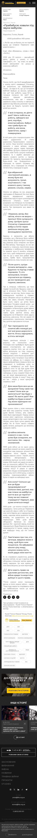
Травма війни (10, 776)
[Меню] (33, 2)
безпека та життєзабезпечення (12, 650)
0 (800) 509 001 (18, 811)
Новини (7, 773)
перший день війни (10, 646)
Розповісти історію (18, 691)
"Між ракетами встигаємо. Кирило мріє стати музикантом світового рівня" (14, 729)
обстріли (25, 634)
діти (8, 626)
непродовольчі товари (11, 662)
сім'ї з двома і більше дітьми (12, 642)
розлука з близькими (25, 638)
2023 (8, 630)
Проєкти (7, 780)
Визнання (8, 765)
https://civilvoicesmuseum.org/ (22, 616)
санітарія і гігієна (9, 654)
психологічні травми (11, 634)
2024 (18, 630)
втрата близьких (9, 638)
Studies (6, 784)
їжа (26, 662)
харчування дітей (9, 658)
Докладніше (27, 835)
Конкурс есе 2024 (9, 665)
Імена (5, 769)
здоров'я (22, 654)
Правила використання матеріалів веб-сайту (19, 821)
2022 (18, 626)
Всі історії (20, 737)
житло (22, 658)
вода (27, 650)
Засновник (9, 762)
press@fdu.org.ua (19, 797)
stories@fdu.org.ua (18, 804)
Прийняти (12, 835)
